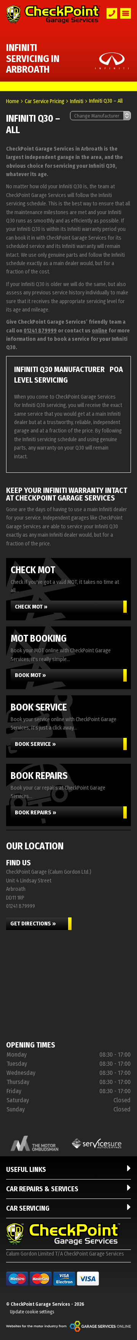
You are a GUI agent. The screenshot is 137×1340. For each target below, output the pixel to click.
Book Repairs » (35, 812)
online (99, 330)
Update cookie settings (32, 1312)
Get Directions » (33, 923)
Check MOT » (31, 606)
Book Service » (35, 744)
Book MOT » (30, 675)
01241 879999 (40, 330)
